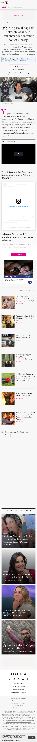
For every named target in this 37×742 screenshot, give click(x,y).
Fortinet (18, 340)
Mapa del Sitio (18, 683)
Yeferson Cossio (12, 110)
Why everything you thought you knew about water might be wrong (24, 357)
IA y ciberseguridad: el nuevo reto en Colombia (24, 336)
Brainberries (19, 303)
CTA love (18, 361)
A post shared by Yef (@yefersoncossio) (19, 227)
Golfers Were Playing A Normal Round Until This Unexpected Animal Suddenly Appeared (25, 377)
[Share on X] (21, 73)
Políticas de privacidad (18, 703)
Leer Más (18, 254)
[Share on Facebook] (15, 73)
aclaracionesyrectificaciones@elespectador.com (18, 722)
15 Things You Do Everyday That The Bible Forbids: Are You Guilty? (25, 298)
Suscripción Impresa (18, 686)
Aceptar (31, 738)
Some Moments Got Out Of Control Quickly (18, 433)
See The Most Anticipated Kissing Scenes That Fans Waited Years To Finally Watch (25, 416)
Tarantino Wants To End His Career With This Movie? (25, 318)
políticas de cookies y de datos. (12, 740)
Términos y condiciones (18, 701)
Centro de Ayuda (18, 705)
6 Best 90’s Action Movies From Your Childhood (25, 394)
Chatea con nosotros (19, 692)
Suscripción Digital (18, 689)
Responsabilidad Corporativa (18, 698)
